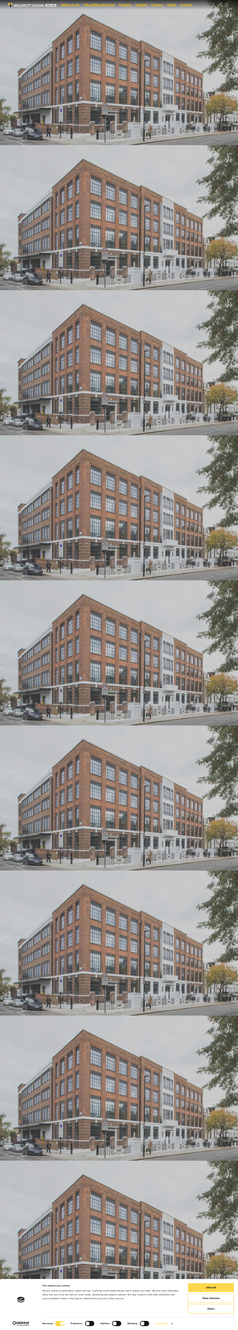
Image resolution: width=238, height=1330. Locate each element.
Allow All (211, 1287)
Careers (157, 5)
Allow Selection (211, 1298)
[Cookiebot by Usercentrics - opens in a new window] (21, 1323)
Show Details (161, 1323)
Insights (141, 5)
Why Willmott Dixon (99, 5)
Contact (186, 5)
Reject (211, 1308)
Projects (125, 5)
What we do (70, 5)
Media (171, 5)
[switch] (89, 1323)
